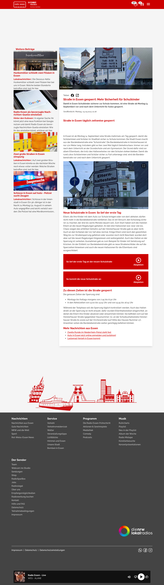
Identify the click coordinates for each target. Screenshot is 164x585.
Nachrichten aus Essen (22, 423)
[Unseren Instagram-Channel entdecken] (150, 550)
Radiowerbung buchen (22, 496)
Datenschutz (18, 507)
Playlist (122, 426)
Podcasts (87, 437)
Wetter (50, 430)
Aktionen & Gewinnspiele (95, 426)
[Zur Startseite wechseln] (20, 4)
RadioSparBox (18, 479)
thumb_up (146, 576)
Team (14, 464)
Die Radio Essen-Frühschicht (96, 423)
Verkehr (51, 423)
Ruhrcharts (124, 423)
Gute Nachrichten (20, 426)
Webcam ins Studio (21, 468)
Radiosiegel (17, 486)
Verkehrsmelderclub (57, 426)
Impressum (17, 514)
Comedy (87, 434)
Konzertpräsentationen (130, 444)
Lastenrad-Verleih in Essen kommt (83, 338)
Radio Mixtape (126, 437)
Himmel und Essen (56, 441)
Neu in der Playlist (127, 430)
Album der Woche (127, 434)
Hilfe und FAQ (18, 504)
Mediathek (88, 430)
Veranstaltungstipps (57, 434)
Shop (14, 475)
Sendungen (17, 471)
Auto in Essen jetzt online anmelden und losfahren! (91, 335)
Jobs (14, 482)
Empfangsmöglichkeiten (23, 493)
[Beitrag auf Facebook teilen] (72, 95)
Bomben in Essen (55, 448)
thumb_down (135, 576)
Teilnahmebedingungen (23, 511)
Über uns (16, 489)
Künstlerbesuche (127, 441)
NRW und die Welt (20, 430)
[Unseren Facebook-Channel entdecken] (145, 550)
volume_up (129, 577)
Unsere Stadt (53, 444)
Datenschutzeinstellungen (52, 550)
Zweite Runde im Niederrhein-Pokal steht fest (89, 332)
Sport (14, 434)
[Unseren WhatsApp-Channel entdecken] (140, 550)
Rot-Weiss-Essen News (23, 437)
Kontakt (15, 500)
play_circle (141, 577)
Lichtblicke (52, 437)
